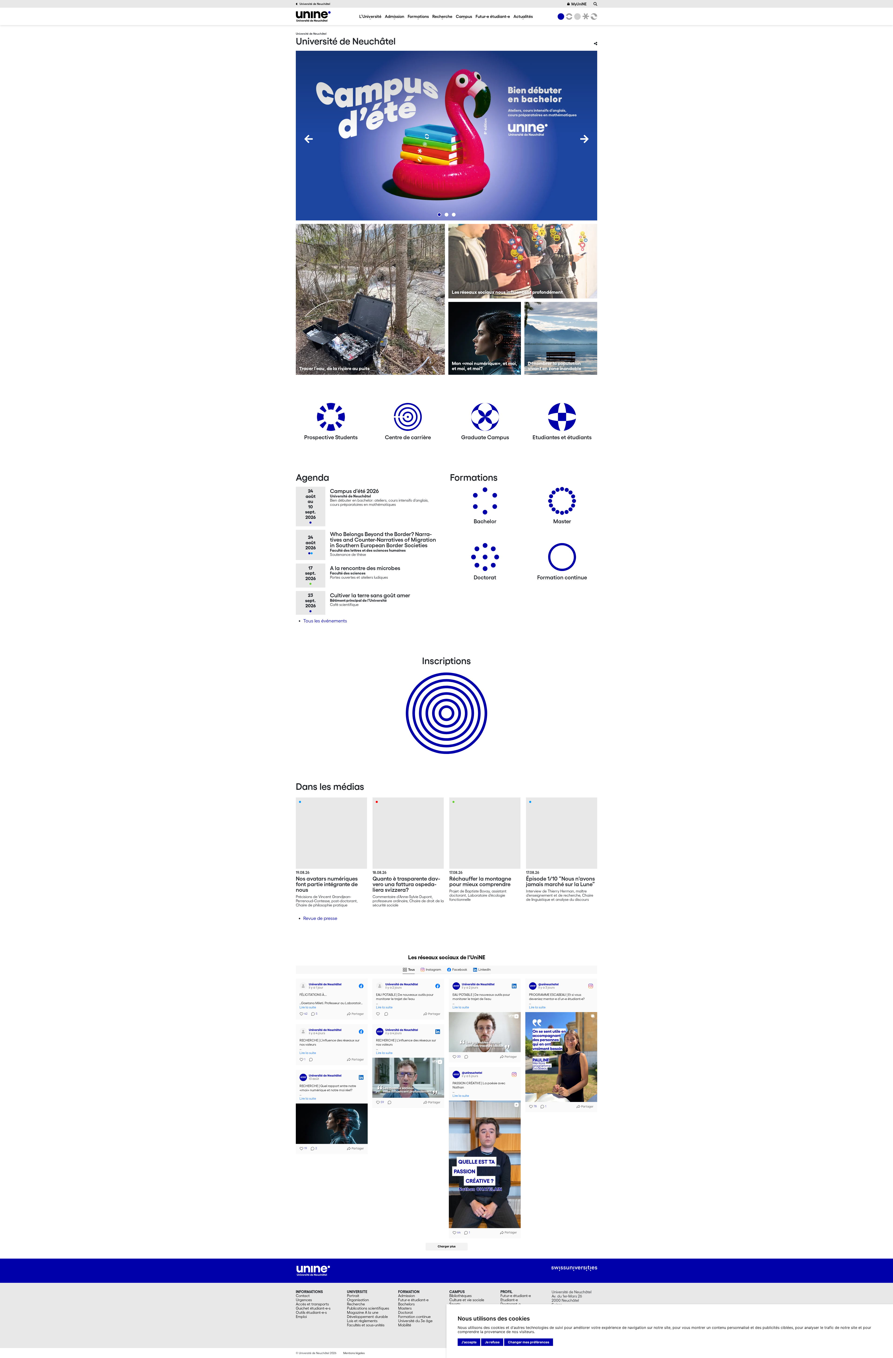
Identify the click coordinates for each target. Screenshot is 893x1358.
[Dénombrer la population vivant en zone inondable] (560, 338)
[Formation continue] (562, 559)
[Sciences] (577, 16)
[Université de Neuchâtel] (313, 16)
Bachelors (406, 1304)
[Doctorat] (485, 559)
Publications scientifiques (368, 1308)
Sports (454, 1304)
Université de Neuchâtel (315, 3)
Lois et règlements (362, 1321)
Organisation (358, 1300)
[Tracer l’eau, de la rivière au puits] (370, 299)
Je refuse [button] (492, 1342)
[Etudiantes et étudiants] (562, 419)
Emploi (301, 1316)
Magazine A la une (362, 1312)
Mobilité (404, 1325)
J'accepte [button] (468, 1342)
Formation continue (414, 1316)
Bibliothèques (460, 1296)
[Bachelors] (485, 503)
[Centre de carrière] (408, 419)
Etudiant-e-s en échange (445, 705)
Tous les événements (325, 620)
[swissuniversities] (574, 1268)
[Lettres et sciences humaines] (568, 16)
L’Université (370, 16)
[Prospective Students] (331, 419)
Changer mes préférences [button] (528, 1342)
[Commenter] (385, 1014)
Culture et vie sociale (466, 1300)
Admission (394, 16)
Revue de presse (320, 918)
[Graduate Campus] (485, 419)
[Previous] (309, 139)
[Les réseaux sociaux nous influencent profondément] (522, 261)
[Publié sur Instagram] (590, 986)
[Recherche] (595, 4)
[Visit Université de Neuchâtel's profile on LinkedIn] (457, 986)
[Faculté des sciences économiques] (593, 16)
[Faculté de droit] (585, 16)
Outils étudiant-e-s (311, 1312)
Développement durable (367, 1316)
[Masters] (562, 503)
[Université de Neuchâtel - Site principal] (313, 1270)
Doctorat (405, 1312)
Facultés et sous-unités (365, 1325)
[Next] (584, 139)
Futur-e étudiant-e (493, 16)
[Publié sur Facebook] (361, 986)
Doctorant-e (510, 1304)
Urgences (304, 1300)
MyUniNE (578, 4)
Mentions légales (354, 1353)
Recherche (442, 16)
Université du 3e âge (415, 1321)
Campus (464, 16)
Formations (418, 16)
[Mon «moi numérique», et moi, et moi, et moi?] (484, 338)
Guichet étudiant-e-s (313, 1308)
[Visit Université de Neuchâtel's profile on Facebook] (304, 986)
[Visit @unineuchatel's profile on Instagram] (533, 986)
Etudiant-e (509, 1300)
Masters (405, 1308)
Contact (303, 1296)
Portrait (353, 1296)
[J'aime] (378, 1014)
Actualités (523, 16)
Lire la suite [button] (308, 1007)
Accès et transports (312, 1304)
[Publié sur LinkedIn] (514, 986)
